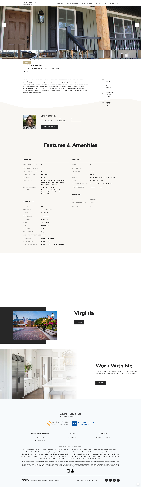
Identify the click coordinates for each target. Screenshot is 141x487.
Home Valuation (72, 3)
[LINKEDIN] (110, 480)
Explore (79, 322)
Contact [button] (100, 383)
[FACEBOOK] (106, 480)
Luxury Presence (54, 480)
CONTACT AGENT (49, 127)
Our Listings (59, 3)
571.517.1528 (109, 3)
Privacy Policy (93, 480)
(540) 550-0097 (61, 121)
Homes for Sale (87, 3)
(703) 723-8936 (40, 437)
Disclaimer (80, 446)
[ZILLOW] (118, 480)
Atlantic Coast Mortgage (103, 440)
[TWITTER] (114, 480)
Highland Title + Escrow (103, 437)
